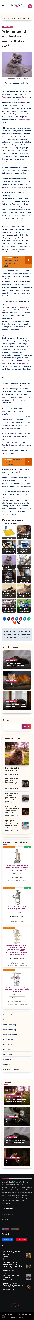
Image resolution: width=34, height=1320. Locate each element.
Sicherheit (26, 97)
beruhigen (19, 472)
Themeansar (18, 1317)
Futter (5, 1020)
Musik (22, 486)
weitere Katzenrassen (11, 1069)
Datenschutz (8, 1214)
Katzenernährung (9, 1025)
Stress (19, 120)
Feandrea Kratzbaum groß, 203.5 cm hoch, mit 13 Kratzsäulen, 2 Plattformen (17, 908)
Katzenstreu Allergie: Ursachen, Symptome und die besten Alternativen (16, 1163)
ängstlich (23, 307)
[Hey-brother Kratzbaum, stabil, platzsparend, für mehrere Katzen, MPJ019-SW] (17, 978)
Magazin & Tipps (9, 1059)
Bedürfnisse (25, 363)
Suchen (6, 720)
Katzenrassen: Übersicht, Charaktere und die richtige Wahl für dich (12, 824)
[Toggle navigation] (3, 6)
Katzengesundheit (10, 1035)
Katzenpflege (8, 1039)
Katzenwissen (7, 27)
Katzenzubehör (8, 1054)
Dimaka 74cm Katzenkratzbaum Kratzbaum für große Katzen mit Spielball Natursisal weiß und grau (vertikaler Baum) (17, 868)
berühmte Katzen (9, 1015)
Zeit (3, 218)
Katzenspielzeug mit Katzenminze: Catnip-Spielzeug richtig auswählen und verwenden (12, 782)
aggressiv (5, 310)
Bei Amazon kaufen (18, 877)
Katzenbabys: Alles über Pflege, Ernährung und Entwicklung (15, 665)
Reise (4, 97)
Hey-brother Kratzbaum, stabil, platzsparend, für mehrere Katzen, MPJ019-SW (17, 989)
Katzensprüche (8, 1044)
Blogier (28, 1314)
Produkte (6, 1064)
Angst (28, 120)
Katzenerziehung (9, 1030)
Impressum (8, 1219)
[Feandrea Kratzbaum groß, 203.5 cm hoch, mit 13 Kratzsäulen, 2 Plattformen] (17, 897)
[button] (3, 1316)
